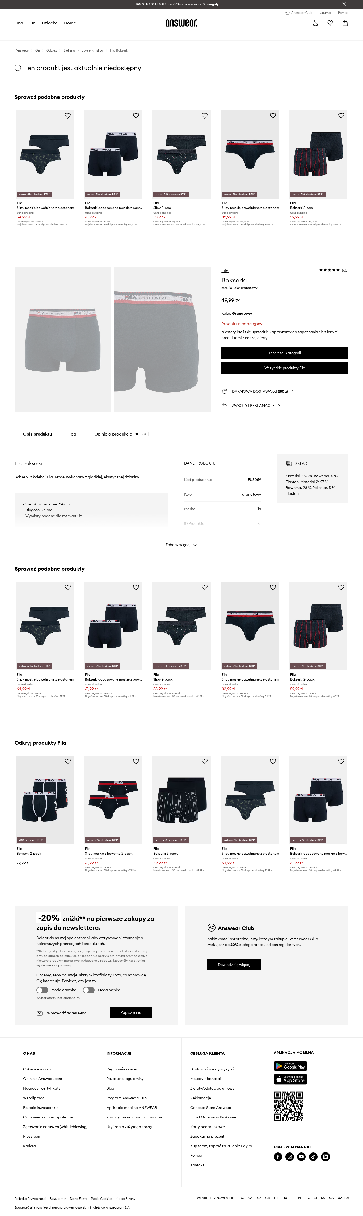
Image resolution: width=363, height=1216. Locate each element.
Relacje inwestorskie (40, 1107)
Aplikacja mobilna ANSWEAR (132, 1107)
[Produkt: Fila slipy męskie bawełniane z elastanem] (45, 154)
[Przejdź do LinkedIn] (325, 1157)
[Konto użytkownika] (315, 23)
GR (267, 1198)
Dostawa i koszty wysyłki (212, 1069)
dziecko (50, 23)
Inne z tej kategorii (285, 353)
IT (292, 1198)
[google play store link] (290, 1066)
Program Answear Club (127, 1098)
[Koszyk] (345, 23)
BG (242, 1198)
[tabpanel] (182, 495)
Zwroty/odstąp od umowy (212, 1088)
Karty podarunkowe (207, 1126)
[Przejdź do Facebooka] (278, 1157)
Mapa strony (126, 1199)
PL (300, 1198)
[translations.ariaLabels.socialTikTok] (313, 1157)
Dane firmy (78, 1199)
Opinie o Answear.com (42, 1078)
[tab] (123, 434)
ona (19, 23)
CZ (259, 1198)
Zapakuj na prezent (207, 1136)
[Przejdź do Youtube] (301, 1157)
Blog (110, 1088)
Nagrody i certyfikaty (42, 1088)
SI (315, 1198)
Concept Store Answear (210, 1107)
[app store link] (290, 1078)
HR (276, 1198)
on (32, 23)
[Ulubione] (330, 23)
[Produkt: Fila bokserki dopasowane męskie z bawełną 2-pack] (113, 154)
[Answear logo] (181, 23)
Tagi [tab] (73, 434)
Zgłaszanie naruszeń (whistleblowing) (55, 1126)
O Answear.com (37, 1069)
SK (323, 1198)
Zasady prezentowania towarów (135, 1117)
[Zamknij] (344, 4)
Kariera (29, 1145)
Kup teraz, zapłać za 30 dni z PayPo (221, 1145)
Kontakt (197, 1165)
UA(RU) (343, 1198)
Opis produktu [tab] (37, 434)
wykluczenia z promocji (53, 965)
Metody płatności (205, 1078)
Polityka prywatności (30, 1199)
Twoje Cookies (101, 1199)
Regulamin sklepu (122, 1069)
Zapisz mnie (131, 1012)
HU (284, 1198)
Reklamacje (200, 1098)
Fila (225, 270)
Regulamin (58, 1199)
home (70, 23)
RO (308, 1198)
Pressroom (32, 1136)
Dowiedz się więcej (234, 964)
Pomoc (196, 1155)
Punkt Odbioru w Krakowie (213, 1117)
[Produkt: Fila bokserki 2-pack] (318, 154)
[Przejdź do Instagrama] (289, 1157)
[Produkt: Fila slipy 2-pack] (181, 154)
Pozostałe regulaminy (125, 1078)
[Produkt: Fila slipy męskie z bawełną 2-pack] (113, 800)
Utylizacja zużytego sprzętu (131, 1126)
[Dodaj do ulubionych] (68, 116)
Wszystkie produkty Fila (284, 367)
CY (250, 1198)
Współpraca (34, 1098)
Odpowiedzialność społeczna (48, 1117)
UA (331, 1198)
